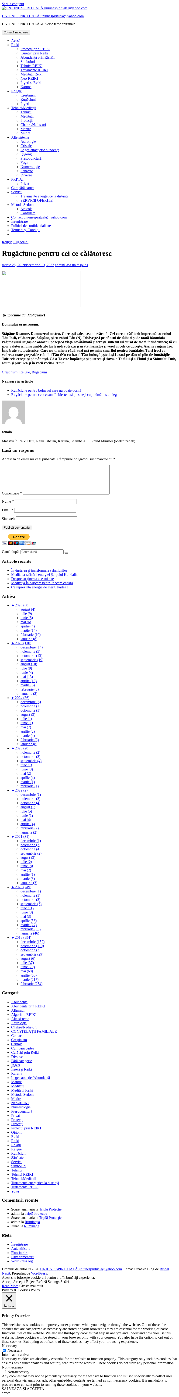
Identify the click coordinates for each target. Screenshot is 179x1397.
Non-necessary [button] (13, 1367)
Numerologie (30, 167)
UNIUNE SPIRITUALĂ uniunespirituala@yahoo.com (43, 16)
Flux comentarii (22, 1257)
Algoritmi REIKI (23, 1015)
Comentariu (12, 493)
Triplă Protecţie (50, 1209)
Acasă (15, 41)
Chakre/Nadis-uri (33, 125)
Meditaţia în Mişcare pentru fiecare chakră (42, 583)
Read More (10, 1286)
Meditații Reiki (31, 74)
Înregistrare (19, 221)
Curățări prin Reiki (34, 53)
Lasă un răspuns (76, 265)
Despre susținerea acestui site (32, 579)
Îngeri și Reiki (31, 83)
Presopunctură (31, 158)
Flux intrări (19, 1253)
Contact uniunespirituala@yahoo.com (39, 217)
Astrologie (28, 141)
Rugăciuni (28, 99)
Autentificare (20, 1248)
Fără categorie (21, 1061)
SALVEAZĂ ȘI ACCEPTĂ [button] (23, 1389)
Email (7, 510)
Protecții (27, 120)
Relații (16, 1145)
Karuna (26, 87)
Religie (16, 91)
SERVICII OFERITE (37, 200)
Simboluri (28, 62)
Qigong (26, 154)
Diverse (26, 175)
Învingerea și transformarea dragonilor (39, 570)
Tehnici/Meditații (23, 108)
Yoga (24, 163)
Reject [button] (30, 1282)
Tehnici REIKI (31, 66)
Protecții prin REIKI (35, 49)
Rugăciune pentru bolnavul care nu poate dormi (46, 390)
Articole (26, 209)
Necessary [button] (9, 1346)
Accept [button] (7, 1282)
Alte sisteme (20, 137)
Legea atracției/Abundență (40, 150)
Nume (8, 501)
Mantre (26, 129)
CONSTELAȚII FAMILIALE (34, 1031)
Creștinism (28, 95)
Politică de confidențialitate (31, 226)
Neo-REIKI (29, 78)
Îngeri (25, 104)
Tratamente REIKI (34, 70)
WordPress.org (22, 1261)
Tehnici (26, 112)
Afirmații (17, 1010)
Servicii (16, 192)
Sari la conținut (13, 4)
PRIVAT (17, 179)
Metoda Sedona (22, 205)
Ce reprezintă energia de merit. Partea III (41, 587)
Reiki (15, 45)
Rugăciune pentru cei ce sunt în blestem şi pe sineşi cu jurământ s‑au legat (65, 395)
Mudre (25, 133)
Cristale (26, 146)
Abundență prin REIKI (38, 57)
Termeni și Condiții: (25, 230)
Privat (25, 184)
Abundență (19, 1002)
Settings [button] (53, 1282)
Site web (8, 519)
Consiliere (28, 213)
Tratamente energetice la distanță (44, 196)
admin (59, 265)
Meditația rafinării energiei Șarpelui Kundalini (45, 575)
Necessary (15, 1350)
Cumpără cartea (22, 188)
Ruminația (32, 1222)
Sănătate (27, 171)
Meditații (27, 116)
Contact (17, 1036)
